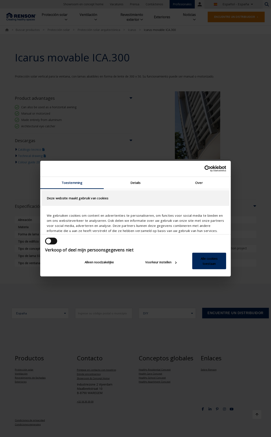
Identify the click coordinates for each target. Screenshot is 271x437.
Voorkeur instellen (158, 262)
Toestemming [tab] (72, 182)
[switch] (51, 241)
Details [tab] (135, 182)
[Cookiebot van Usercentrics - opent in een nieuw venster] (207, 168)
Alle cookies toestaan (209, 261)
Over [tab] (199, 182)
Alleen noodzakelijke (99, 262)
